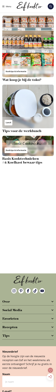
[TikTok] (35, 290)
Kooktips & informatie (16, 71)
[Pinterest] (21, 290)
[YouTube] (42, 290)
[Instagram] (14, 290)
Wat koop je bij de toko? (21, 80)
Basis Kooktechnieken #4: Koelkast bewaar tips (22, 161)
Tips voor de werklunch (21, 131)
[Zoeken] (51, 6)
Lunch (8, 122)
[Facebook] (28, 290)
